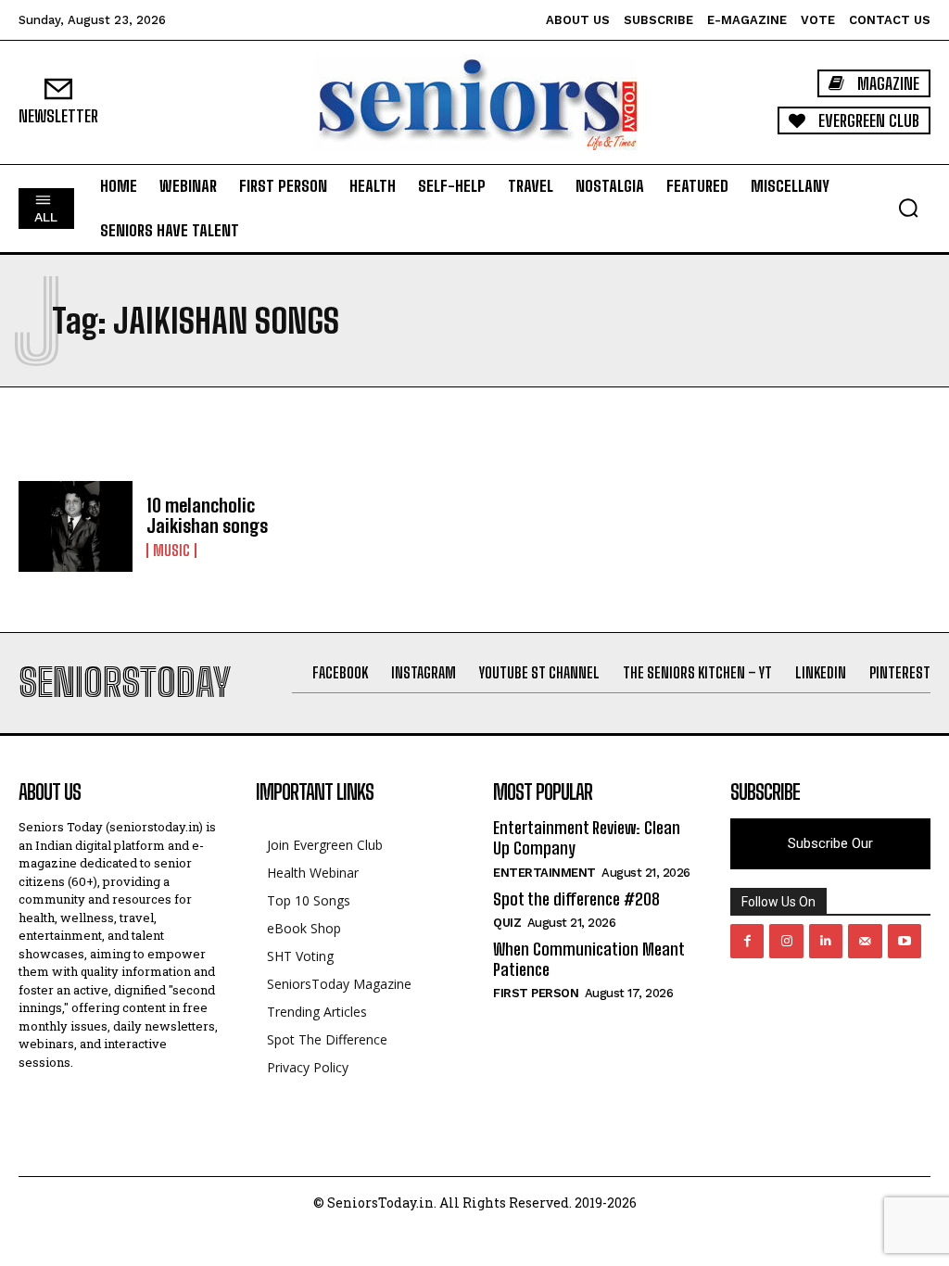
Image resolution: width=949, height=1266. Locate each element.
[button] (908, 207)
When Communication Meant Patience (588, 959)
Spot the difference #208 (576, 899)
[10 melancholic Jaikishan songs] (76, 527)
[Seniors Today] (474, 102)
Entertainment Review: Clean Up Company (586, 837)
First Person (535, 993)
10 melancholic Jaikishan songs (207, 515)
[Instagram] (786, 940)
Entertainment (544, 873)
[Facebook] (747, 940)
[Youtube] (904, 940)
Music (171, 550)
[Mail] (864, 940)
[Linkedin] (825, 940)
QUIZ (507, 923)
